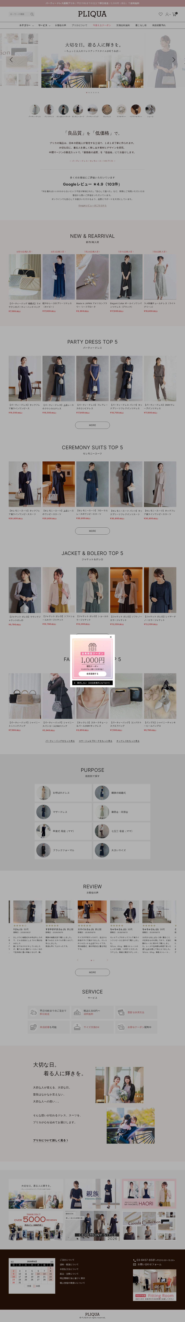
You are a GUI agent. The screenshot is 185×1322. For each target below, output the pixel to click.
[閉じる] (111, 637)
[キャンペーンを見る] (92, 658)
